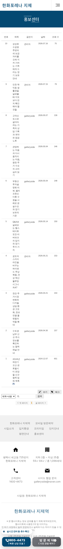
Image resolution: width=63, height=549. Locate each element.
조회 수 (55, 37)
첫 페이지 (23, 403)
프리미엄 (39, 428)
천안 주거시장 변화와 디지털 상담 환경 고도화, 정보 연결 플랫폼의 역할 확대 (16, 309)
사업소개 (9, 428)
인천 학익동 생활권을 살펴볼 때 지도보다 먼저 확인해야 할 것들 (16, 97)
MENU (56, 5)
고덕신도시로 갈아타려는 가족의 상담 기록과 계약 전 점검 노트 (16, 128)
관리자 (27, 44)
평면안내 (24, 433)
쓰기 (45, 392)
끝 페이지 (40, 403)
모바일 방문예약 (44, 423)
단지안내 (54, 428)
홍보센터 (39, 433)
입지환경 (24, 428)
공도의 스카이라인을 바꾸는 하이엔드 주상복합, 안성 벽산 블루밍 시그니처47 (16, 272)
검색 (40, 396)
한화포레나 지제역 (20, 423)
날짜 (43, 37)
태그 (57, 392)
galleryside (29, 116)
